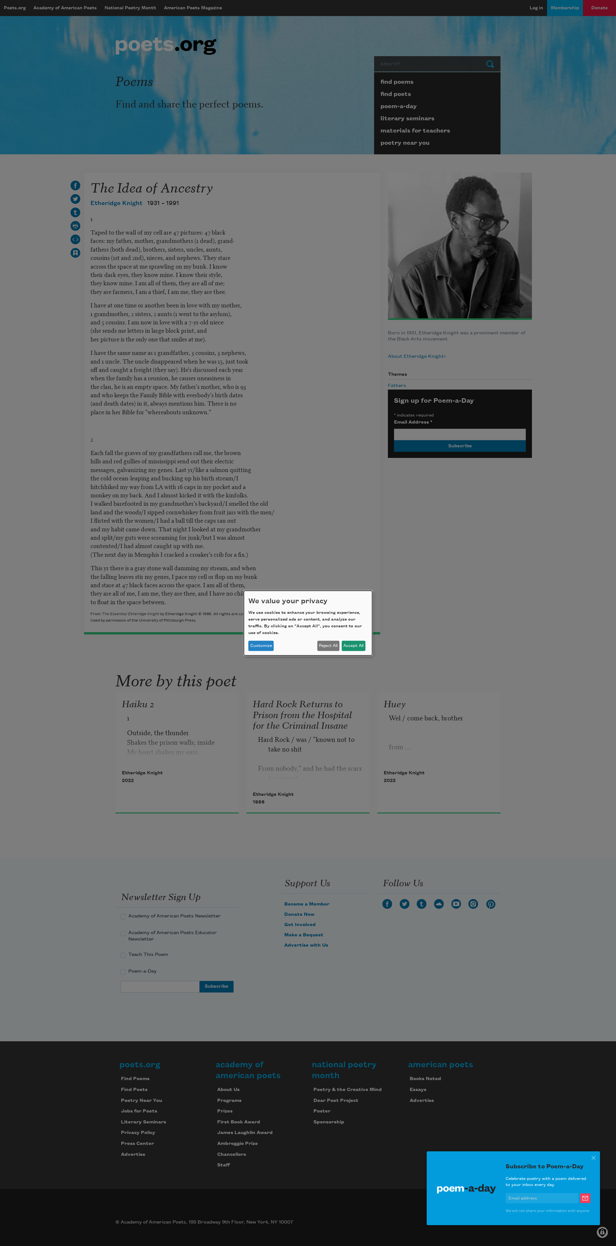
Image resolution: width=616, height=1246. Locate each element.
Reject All (328, 645)
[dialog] (308, 622)
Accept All (353, 645)
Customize (261, 645)
